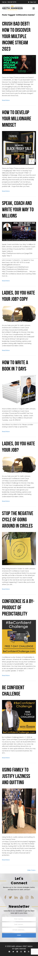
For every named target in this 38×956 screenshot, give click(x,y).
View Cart (33, 2)
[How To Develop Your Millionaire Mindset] (19, 148)
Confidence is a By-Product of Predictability (18, 608)
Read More (6, 100)
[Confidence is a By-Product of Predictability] (19, 637)
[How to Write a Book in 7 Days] (19, 390)
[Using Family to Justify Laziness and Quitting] (19, 811)
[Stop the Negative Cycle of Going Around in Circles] (19, 548)
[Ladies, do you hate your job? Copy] (19, 313)
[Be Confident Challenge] (19, 717)
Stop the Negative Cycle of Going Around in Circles (17, 520)
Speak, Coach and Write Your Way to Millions (18, 210)
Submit (19, 935)
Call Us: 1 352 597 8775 (9, 2)
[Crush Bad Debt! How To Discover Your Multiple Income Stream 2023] (19, 64)
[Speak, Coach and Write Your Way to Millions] (19, 231)
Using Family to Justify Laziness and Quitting (16, 776)
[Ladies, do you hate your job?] (19, 464)
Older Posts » (31, 870)
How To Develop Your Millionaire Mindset (16, 119)
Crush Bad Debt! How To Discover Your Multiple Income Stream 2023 (16, 37)
